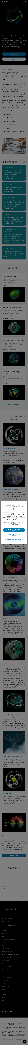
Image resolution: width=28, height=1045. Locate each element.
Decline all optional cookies (14, 535)
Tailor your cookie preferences (14, 539)
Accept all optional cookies (14, 530)
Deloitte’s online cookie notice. (17, 523)
